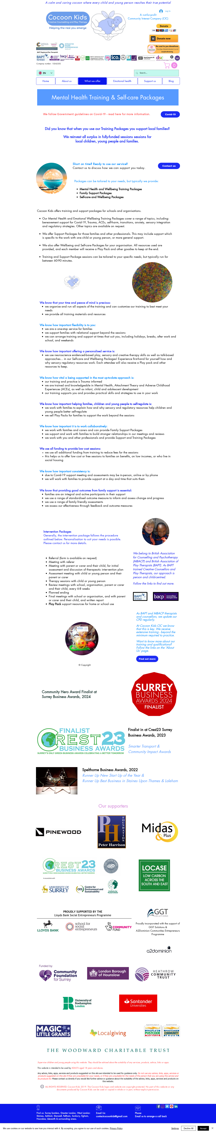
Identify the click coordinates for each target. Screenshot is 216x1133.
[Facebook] (158, 1106)
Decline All (188, 1128)
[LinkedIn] (176, 1106)
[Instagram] (163, 1106)
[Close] (212, 1128)
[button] (171, 65)
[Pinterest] (171, 1106)
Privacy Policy (116, 1128)
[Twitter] (167, 1106)
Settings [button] (175, 1128)
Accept (203, 1128)
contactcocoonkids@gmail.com (111, 1116)
